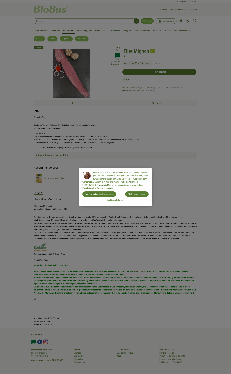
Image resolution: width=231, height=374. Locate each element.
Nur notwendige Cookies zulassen (99, 194)
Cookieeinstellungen (115, 200)
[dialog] (115, 187)
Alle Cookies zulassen (137, 194)
